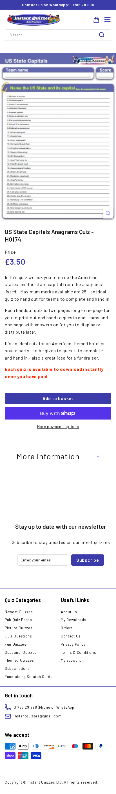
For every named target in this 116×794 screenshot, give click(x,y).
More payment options (58, 426)
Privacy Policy (73, 644)
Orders (67, 628)
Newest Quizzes (19, 612)
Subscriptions (17, 668)
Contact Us (71, 636)
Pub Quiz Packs (18, 619)
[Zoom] (108, 213)
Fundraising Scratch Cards (29, 676)
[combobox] (58, 35)
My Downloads (73, 619)
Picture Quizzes (19, 628)
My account (71, 660)
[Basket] (96, 19)
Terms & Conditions (78, 652)
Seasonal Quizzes (21, 652)
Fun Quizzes (15, 644)
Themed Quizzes (19, 660)
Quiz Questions (18, 636)
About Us (69, 612)
